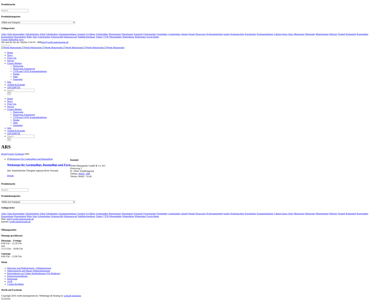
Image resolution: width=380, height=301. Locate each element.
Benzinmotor (115, 34)
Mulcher (333, 34)
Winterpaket (140, 37)
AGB (9, 281)
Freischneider (149, 34)
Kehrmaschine (237, 34)
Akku (4, 34)
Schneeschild (57, 37)
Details (10, 175)
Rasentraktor (20, 37)
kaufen (227, 34)
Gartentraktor (174, 34)
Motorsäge (310, 34)
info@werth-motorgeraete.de (54, 42)
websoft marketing (72, 295)
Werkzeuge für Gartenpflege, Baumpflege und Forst (38, 164)
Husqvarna (200, 34)
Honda (192, 34)
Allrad (42, 34)
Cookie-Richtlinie (15, 284)
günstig (184, 34)
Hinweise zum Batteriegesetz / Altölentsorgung (29, 268)
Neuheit (341, 34)
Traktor (99, 37)
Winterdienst (128, 37)
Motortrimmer (322, 34)
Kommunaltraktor (265, 34)
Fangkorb (138, 34)
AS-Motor (90, 34)
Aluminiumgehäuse (67, 34)
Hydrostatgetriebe (214, 34)
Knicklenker (250, 34)
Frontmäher (162, 34)
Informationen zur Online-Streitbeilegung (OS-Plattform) (33, 273)
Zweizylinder (153, 37)
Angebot (81, 34)
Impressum (12, 279)
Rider (29, 37)
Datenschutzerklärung (17, 276)
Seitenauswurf (70, 37)
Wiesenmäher (115, 37)
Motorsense (299, 34)
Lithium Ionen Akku (283, 34)
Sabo (35, 37)
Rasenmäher (362, 34)
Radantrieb (351, 34)
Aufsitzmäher (102, 34)
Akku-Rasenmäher (16, 34)
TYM (106, 37)
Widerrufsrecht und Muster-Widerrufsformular (28, 271)
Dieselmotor (127, 34)
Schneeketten (44, 37)
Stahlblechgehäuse (86, 37)
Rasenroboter (7, 37)
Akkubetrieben (32, 34)
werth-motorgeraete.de (20, 221)
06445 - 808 (84, 173)
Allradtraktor (52, 34)
